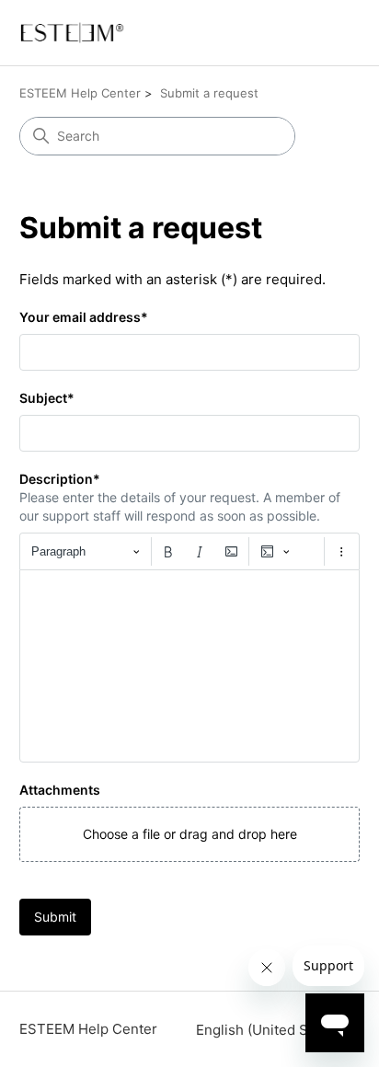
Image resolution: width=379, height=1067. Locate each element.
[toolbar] (190, 551)
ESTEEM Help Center (80, 93)
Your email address (83, 317)
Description (59, 479)
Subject (47, 398)
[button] (190, 834)
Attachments (59, 789)
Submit (55, 916)
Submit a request (209, 93)
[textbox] (190, 666)
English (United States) (272, 1030)
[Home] (72, 33)
